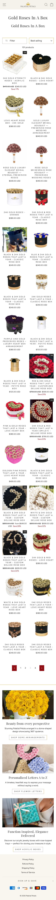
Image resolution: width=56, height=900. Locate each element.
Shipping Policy (28, 868)
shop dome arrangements (28, 737)
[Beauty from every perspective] (28, 704)
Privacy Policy (28, 859)
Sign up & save (27, 881)
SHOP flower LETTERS (28, 791)
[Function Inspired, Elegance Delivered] (28, 812)
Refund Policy (28, 864)
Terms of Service (28, 872)
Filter (12, 40)
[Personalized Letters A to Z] (28, 758)
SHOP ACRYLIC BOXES (28, 849)
